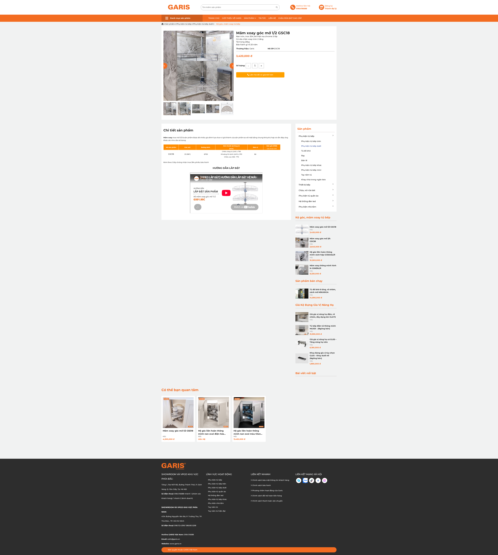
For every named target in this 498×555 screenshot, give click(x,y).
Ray (303, 155)
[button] (233, 66)
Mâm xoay (167, 138)
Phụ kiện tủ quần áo (309, 196)
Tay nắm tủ (306, 175)
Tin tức (262, 18)
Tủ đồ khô (306, 151)
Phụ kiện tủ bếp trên (311, 141)
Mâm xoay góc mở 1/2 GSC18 (323, 227)
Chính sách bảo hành (261, 485)
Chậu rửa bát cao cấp (290, 18)
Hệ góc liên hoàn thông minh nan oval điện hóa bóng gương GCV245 (211, 433)
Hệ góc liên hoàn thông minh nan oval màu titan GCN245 (247, 433)
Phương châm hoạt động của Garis (267, 490)
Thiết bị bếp (304, 184)
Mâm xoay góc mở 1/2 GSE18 (178, 431)
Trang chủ (213, 18)
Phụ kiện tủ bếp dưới (203, 24)
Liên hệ (272, 18)
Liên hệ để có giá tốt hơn (261, 75)
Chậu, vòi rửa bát (307, 190)
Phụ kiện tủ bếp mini (311, 170)
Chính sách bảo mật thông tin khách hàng (270, 480)
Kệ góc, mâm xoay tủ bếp (228, 24)
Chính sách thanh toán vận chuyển (267, 501)
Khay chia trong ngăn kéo (313, 179)
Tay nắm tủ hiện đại (217, 511)
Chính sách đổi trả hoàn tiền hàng (267, 496)
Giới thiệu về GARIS (231, 18)
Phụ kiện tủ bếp (184, 24)
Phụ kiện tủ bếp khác (311, 165)
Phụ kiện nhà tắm (307, 207)
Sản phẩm (249, 18)
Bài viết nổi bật (305, 373)
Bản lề (304, 160)
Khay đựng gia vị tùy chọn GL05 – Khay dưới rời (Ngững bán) (322, 355)
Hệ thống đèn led (307, 201)
